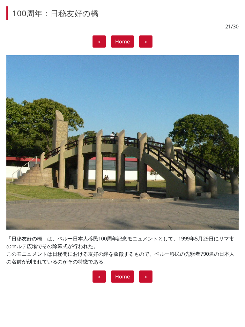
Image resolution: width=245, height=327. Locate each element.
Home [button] (122, 41)
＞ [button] (145, 41)
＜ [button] (99, 41)
